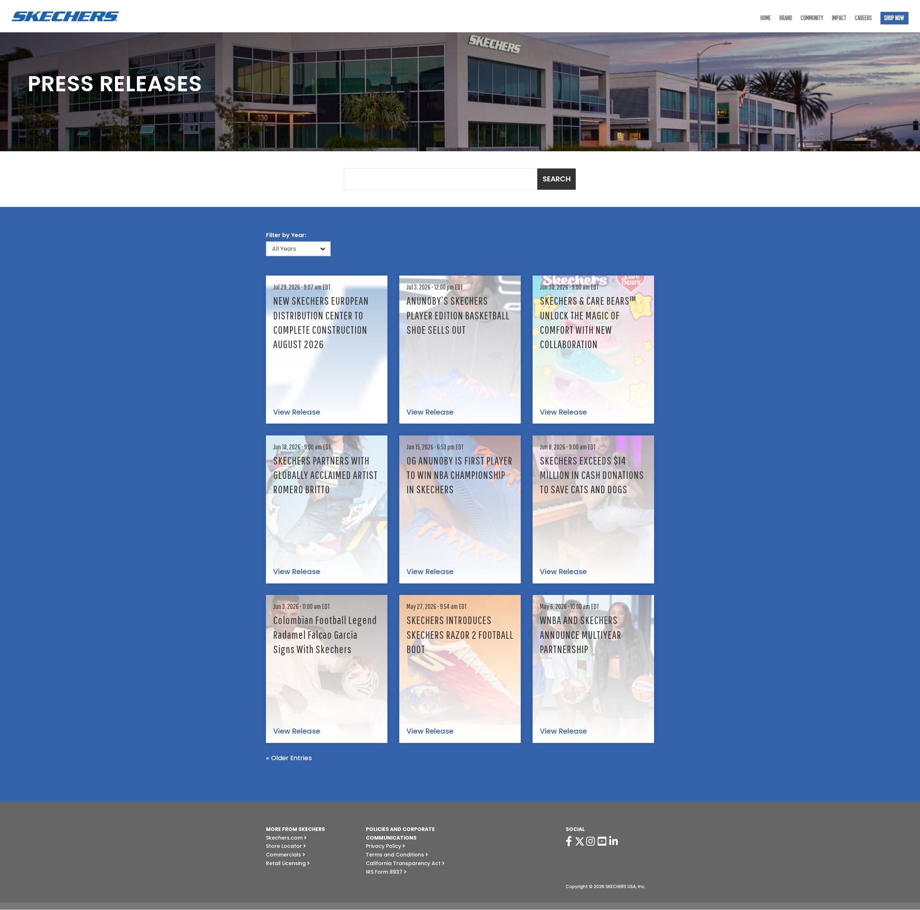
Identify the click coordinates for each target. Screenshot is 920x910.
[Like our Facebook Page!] (570, 841)
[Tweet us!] (580, 841)
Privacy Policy (384, 846)
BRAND (785, 18)
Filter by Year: (286, 235)
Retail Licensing (286, 863)
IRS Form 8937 (385, 872)
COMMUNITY (812, 18)
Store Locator (284, 846)
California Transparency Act (404, 863)
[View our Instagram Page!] (592, 841)
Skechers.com (285, 837)
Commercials (284, 854)
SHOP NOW (894, 18)
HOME (765, 18)
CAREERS (863, 18)
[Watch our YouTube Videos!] (603, 841)
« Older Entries (289, 757)
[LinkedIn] (615, 841)
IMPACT (839, 18)
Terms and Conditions (396, 854)
